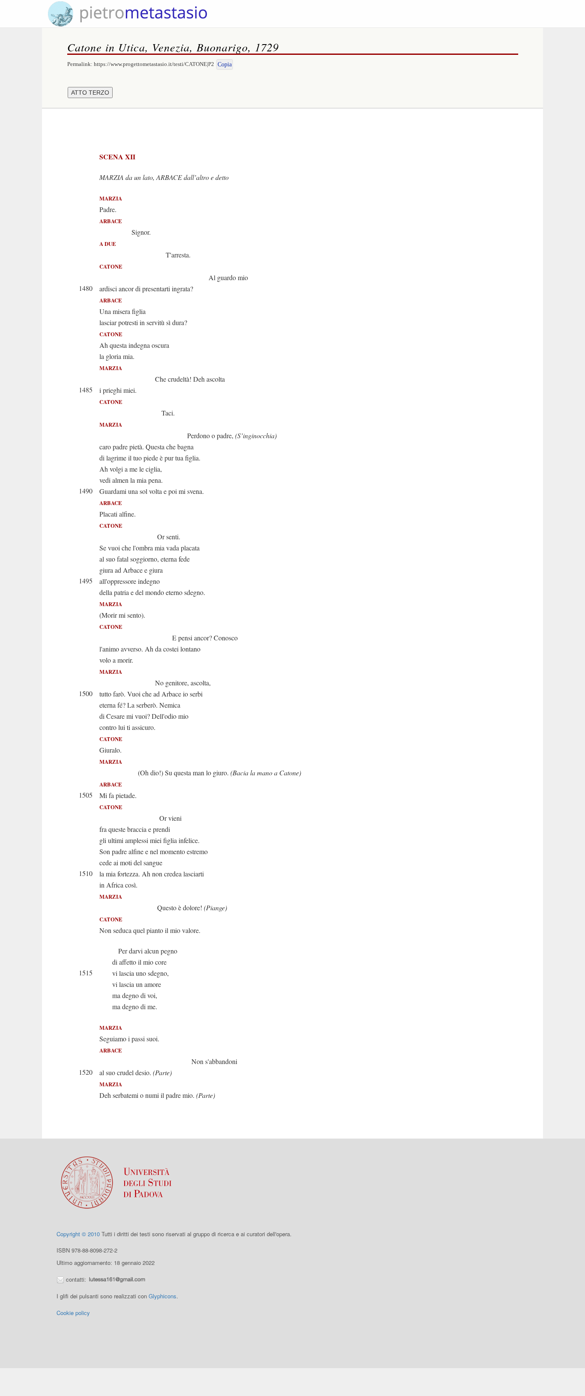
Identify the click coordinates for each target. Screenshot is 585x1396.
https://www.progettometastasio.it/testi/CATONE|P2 (154, 64)
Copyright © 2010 (78, 1234)
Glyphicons (162, 1296)
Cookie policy (73, 1313)
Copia (225, 64)
